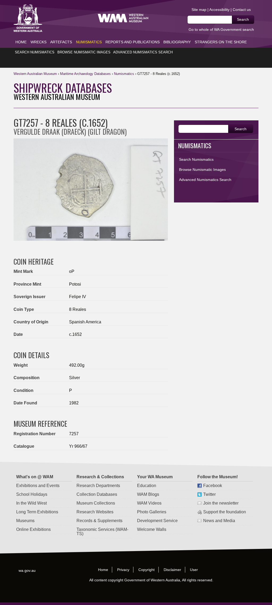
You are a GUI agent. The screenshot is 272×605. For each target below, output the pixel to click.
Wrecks (38, 42)
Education (146, 485)
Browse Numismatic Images (83, 52)
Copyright (146, 569)
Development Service (157, 520)
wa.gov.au (27, 570)
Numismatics (89, 42)
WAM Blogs (148, 494)
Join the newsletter (220, 503)
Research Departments (98, 485)
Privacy (123, 569)
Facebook (212, 485)
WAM (36, 74)
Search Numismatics (34, 52)
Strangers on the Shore (221, 42)
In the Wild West (31, 503)
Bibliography (177, 42)
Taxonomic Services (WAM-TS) (102, 531)
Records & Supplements (99, 520)
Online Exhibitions (33, 529)
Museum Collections (95, 503)
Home (21, 42)
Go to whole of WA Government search (221, 29)
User (194, 569)
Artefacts (61, 42)
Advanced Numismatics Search (143, 52)
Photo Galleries (151, 512)
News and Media (219, 520)
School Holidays (31, 494)
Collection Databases (96, 494)
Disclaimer (172, 569)
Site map (199, 9)
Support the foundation (224, 512)
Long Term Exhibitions (37, 512)
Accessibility (219, 9)
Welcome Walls (151, 529)
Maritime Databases (85, 74)
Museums (25, 520)
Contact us (242, 9)
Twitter (209, 494)
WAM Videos (149, 503)
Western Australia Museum (28, 18)
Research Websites (94, 512)
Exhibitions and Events (38, 485)
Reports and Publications (132, 42)
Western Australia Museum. (123, 18)
